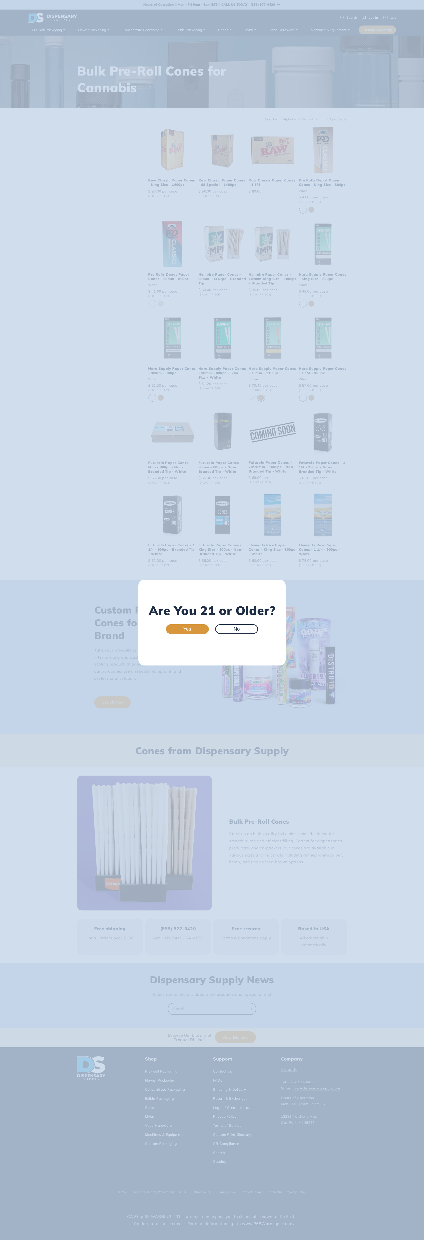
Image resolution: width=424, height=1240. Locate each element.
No (237, 629)
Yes (187, 629)
